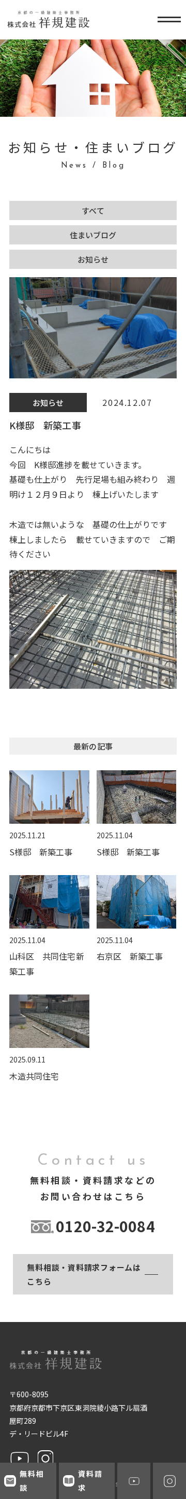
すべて (93, 210)
